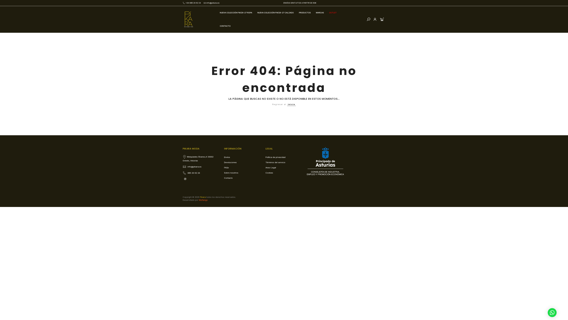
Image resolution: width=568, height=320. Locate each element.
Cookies (269, 173)
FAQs (226, 167)
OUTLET (333, 13)
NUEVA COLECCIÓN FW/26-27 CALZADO (275, 13)
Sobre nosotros (231, 173)
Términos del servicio (275, 162)
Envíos (227, 157)
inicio (291, 104)
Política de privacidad (275, 157)
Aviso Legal (271, 167)
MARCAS (320, 13)
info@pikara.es (213, 3)
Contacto (228, 178)
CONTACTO (225, 26)
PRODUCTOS (305, 13)
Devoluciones (230, 162)
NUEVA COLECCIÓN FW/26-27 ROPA (236, 13)
